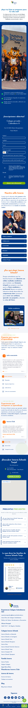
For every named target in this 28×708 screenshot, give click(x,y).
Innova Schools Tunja (6, 649)
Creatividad (6, 245)
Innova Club (11, 421)
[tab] (14, 376)
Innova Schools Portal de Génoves (10, 647)
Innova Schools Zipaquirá (8, 654)
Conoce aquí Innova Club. (9, 434)
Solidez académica (7, 236)
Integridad (5, 255)
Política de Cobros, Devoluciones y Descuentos (13, 620)
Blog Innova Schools (6, 687)
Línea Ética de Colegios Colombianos (11, 617)
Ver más (4, 172)
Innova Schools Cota (6, 639)
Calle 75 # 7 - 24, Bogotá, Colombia (10, 626)
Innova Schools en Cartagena (9, 636)
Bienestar (5, 250)
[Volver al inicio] (14, 3)
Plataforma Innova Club (10, 669)
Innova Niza (4, 644)
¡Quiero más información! (14, 183)
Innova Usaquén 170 (6, 652)
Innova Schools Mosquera (8, 641)
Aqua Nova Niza (6, 667)
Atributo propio (7, 259)
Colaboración (6, 241)
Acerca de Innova (6, 676)
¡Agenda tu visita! (14, 476)
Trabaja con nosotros (7, 679)
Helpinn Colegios (5, 664)
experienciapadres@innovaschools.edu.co (12, 615)
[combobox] (14, 157)
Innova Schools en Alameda (8, 634)
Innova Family (5, 662)
